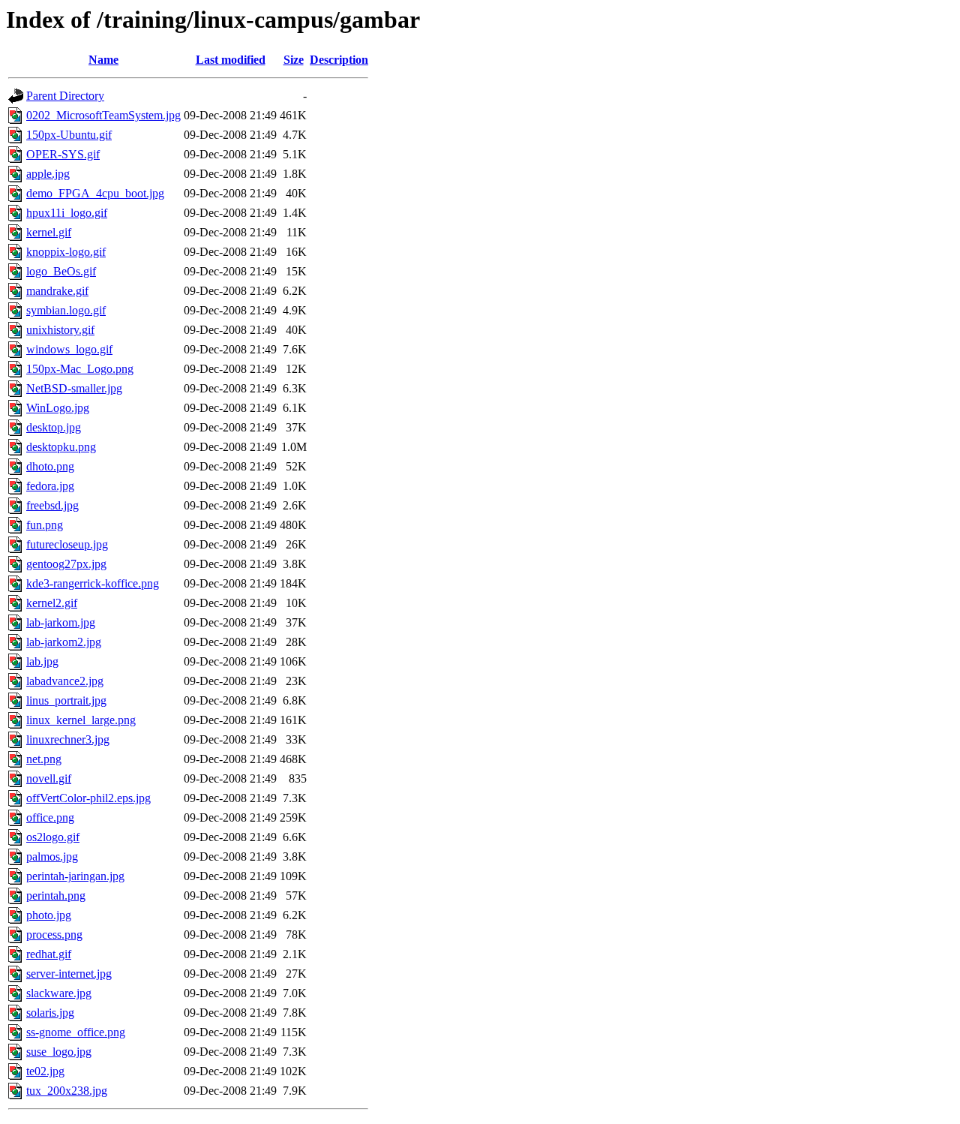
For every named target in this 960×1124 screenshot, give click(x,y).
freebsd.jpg (52, 505)
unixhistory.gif (60, 329)
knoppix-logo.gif (66, 251)
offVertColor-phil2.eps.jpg (88, 798)
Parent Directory (65, 95)
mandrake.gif (57, 290)
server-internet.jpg (69, 973)
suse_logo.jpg (59, 1051)
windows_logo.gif (69, 349)
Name (103, 59)
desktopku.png (61, 446)
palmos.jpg (52, 856)
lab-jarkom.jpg (60, 622)
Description (339, 59)
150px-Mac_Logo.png (80, 368)
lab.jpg (42, 661)
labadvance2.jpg (65, 681)
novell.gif (48, 778)
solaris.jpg (50, 1012)
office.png (50, 817)
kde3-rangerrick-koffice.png (92, 583)
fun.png (44, 524)
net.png (44, 759)
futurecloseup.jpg (67, 544)
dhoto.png (50, 466)
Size (294, 59)
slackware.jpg (59, 993)
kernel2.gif (51, 603)
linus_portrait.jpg (66, 700)
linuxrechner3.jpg (68, 739)
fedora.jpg (50, 485)
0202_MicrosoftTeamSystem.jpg (103, 115)
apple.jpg (48, 173)
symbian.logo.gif (66, 310)
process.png (54, 934)
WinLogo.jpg (57, 407)
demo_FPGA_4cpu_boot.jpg (95, 193)
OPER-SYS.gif (63, 154)
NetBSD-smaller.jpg (74, 388)
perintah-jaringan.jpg (75, 876)
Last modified (231, 59)
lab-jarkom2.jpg (63, 642)
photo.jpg (48, 915)
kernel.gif (48, 232)
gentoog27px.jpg (66, 563)
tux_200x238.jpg (66, 1090)
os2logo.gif (53, 837)
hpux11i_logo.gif (66, 212)
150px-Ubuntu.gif (69, 134)
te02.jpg (45, 1071)
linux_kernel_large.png (81, 720)
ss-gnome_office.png (75, 1032)
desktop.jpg (53, 427)
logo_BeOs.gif (61, 271)
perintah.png (56, 895)
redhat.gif (48, 954)
